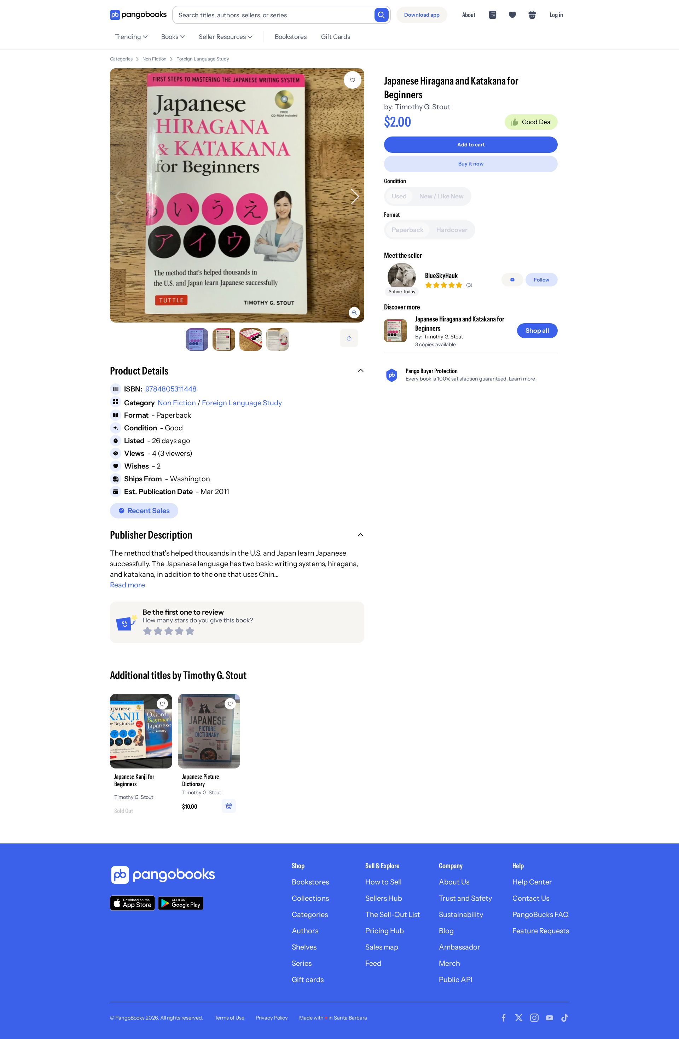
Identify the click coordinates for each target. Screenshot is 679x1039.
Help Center (532, 882)
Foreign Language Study (202, 59)
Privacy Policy (272, 1018)
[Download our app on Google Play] (180, 903)
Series (302, 963)
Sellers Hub (383, 898)
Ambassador (459, 947)
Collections (310, 898)
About (468, 14)
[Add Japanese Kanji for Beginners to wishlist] (162, 703)
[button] (237, 372)
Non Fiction (155, 59)
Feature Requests (540, 931)
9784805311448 (171, 389)
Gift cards (308, 979)
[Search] (382, 15)
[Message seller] (512, 279)
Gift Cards (335, 36)
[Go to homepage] (138, 15)
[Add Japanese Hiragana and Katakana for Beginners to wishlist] (352, 80)
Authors (305, 931)
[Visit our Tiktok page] (565, 1018)
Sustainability (461, 914)
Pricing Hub (384, 931)
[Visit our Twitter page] (519, 1018)
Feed (373, 963)
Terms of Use (229, 1018)
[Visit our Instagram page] (534, 1018)
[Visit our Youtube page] (549, 1018)
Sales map (381, 947)
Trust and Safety (465, 898)
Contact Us (530, 898)
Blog (446, 931)
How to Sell (383, 882)
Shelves (304, 947)
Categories (121, 59)
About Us (454, 882)
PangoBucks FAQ (540, 914)
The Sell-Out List (392, 914)
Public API (455, 979)
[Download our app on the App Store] (132, 903)
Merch (449, 963)
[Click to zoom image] (237, 195)
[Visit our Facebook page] (503, 1018)
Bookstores (291, 36)
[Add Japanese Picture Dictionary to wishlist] (230, 703)
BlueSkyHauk (441, 275)
